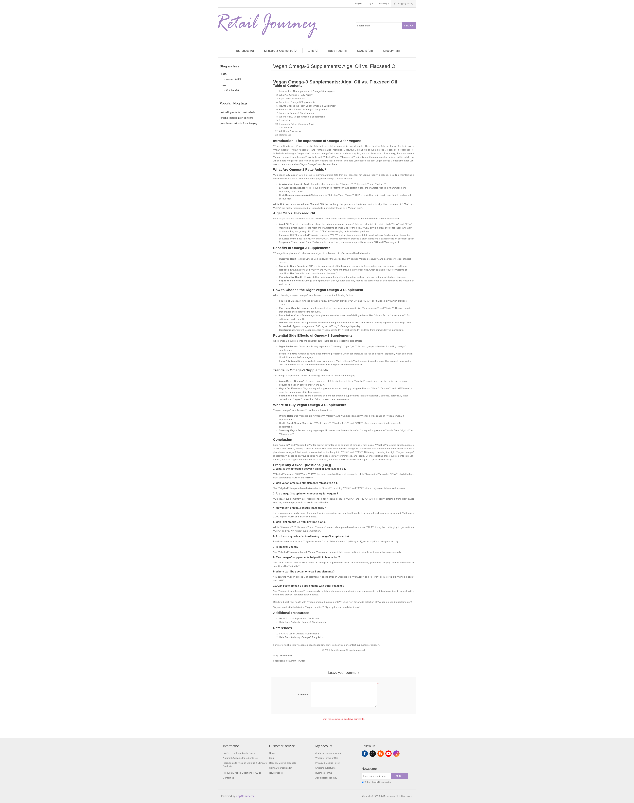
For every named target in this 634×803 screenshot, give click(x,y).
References (285, 135)
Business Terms (323, 772)
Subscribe (369, 782)
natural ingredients (230, 112)
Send (399, 776)
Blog (271, 758)
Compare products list (280, 767)
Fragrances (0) (244, 50)
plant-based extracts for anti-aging (238, 123)
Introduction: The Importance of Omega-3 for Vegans (307, 91)
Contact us (228, 777)
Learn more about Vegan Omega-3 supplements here (309, 164)
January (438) (233, 79)
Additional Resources (290, 131)
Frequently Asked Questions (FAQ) (297, 124)
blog (342, 645)
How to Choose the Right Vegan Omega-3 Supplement (307, 105)
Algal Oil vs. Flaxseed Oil (292, 98)
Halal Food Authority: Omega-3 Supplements (302, 622)
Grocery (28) (391, 50)
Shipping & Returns (325, 767)
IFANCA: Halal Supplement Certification (299, 618)
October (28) (233, 90)
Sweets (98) (365, 50)
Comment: (303, 694)
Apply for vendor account (328, 753)
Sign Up (329, 607)
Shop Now (348, 602)
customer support (370, 645)
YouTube (388, 753)
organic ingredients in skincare (236, 117)
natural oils (249, 112)
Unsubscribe (384, 782)
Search (409, 25)
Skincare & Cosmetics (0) (281, 50)
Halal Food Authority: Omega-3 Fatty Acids (301, 637)
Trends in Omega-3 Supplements (296, 113)
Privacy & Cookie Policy (327, 763)
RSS (380, 753)
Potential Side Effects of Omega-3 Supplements (304, 109)
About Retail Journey (326, 777)
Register (359, 3)
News (272, 753)
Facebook (278, 660)
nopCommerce (245, 796)
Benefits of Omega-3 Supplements (297, 102)
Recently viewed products (282, 763)
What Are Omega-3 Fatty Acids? (296, 95)
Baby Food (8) (337, 50)
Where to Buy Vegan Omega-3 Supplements (302, 116)
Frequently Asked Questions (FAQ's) (242, 772)
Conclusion (285, 120)
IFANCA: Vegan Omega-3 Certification (299, 633)
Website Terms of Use (326, 758)
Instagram (290, 660)
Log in (370, 3)
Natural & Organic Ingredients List (240, 758)
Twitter (301, 660)
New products (276, 772)
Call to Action (286, 127)
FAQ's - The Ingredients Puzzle (239, 753)
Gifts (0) (313, 50)
